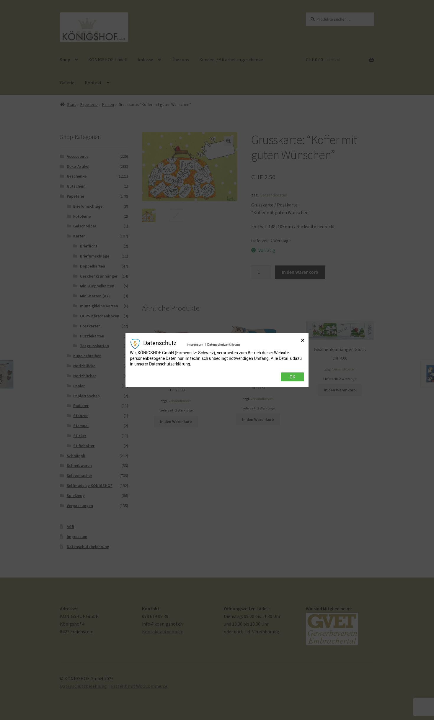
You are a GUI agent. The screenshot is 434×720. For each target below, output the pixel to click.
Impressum (195, 344)
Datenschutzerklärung (223, 344)
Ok (292, 377)
